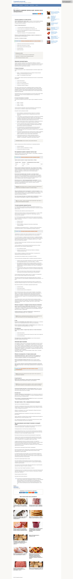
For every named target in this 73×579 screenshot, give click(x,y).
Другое (37, 5)
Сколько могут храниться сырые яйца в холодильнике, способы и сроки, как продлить (55, 28)
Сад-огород (26, 5)
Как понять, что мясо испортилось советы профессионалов (54, 41)
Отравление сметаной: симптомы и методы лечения (54, 24)
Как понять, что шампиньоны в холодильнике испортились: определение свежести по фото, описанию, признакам (55, 18)
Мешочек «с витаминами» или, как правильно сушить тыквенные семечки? (55, 12)
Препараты (21, 5)
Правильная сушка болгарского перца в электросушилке (54, 32)
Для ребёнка (32, 5)
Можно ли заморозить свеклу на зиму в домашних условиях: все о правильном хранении (55, 37)
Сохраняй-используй (19, 1)
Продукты (16, 5)
